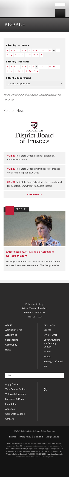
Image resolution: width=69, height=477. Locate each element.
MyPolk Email (50, 334)
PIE (45, 366)
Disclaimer (38, 437)
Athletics (10, 408)
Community (11, 344)
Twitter (45, 389)
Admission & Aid (13, 329)
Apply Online (12, 384)
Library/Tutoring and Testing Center (52, 343)
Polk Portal (49, 324)
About (8, 324)
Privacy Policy (25, 437)
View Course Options (16, 389)
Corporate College (15, 413)
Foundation (11, 404)
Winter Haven (29, 308)
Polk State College (27, 8)
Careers (9, 418)
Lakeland (42, 308)
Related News (14, 110)
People (15, 24)
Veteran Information (15, 394)
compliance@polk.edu (54, 454)
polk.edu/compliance (46, 457)
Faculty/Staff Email (53, 361)
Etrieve (47, 351)
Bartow (27, 312)
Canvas (47, 329)
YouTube (45, 394)
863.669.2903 (41, 454)
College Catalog (52, 437)
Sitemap (12, 437)
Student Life (11, 339)
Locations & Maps (14, 399)
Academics (11, 334)
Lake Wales (39, 312)
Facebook (45, 384)
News (8, 349)
